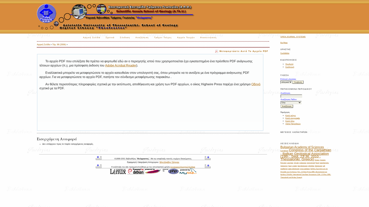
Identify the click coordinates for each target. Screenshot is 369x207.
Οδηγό (255, 84)
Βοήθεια (284, 43)
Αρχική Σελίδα (91, 37)
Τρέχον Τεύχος (163, 37)
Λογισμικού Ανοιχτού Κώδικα (182, 167)
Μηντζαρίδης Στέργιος (169, 162)
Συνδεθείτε (284, 53)
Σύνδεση (125, 37)
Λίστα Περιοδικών (293, 124)
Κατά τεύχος (290, 115)
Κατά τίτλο (289, 121)
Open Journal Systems (293, 37)
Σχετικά (110, 37)
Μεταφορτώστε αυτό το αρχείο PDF (243, 51)
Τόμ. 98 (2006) (59, 44)
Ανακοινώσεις (208, 37)
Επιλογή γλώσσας (288, 79)
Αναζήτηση (142, 37)
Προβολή (289, 64)
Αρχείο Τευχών (186, 37)
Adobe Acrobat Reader (120, 65)
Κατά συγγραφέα (292, 118)
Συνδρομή (289, 67)
